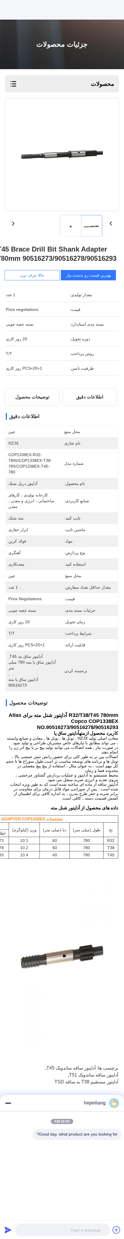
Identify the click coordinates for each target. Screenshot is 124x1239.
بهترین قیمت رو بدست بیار (88, 275)
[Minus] (8, 1103)
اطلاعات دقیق (89, 396)
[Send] (8, 1229)
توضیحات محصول (32, 396)
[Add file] (116, 1229)
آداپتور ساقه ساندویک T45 (71, 1068)
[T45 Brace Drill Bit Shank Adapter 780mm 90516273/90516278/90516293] (62, 155)
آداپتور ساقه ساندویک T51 (93, 1074)
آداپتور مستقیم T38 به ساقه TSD (86, 1081)
